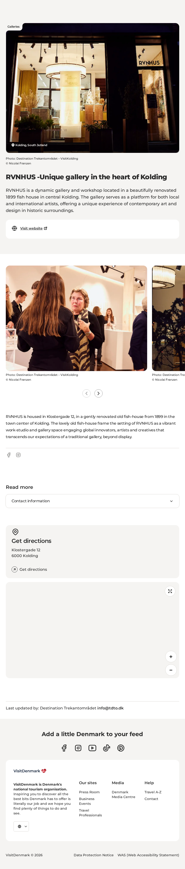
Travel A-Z (153, 792)
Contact (151, 799)
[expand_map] (170, 591)
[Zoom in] (171, 656)
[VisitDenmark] (29, 771)
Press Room (89, 792)
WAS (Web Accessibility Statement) (148, 855)
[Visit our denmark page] (64, 748)
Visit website (31, 228)
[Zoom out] (171, 670)
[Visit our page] (78, 748)
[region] (92, 630)
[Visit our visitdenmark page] (92, 748)
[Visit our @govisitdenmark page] (106, 748)
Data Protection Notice (94, 855)
